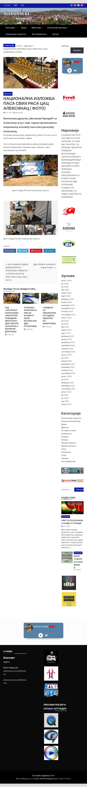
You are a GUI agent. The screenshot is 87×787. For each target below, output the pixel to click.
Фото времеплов (39, 34)
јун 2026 (65, 287)
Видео (24, 28)
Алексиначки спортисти (15, 34)
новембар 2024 (68, 345)
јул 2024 (65, 358)
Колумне (65, 437)
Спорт (63, 455)
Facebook (71, 5)
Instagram (82, 5)
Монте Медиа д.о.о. (24, 778)
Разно (63, 449)
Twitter (78, 5)
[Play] (69, 71)
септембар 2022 (68, 389)
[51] (33, 230)
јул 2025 (65, 321)
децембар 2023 (68, 364)
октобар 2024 (67, 348)
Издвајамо (68, 497)
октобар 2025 (67, 311)
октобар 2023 (67, 370)
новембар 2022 (68, 386)
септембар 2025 (68, 314)
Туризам (64, 458)
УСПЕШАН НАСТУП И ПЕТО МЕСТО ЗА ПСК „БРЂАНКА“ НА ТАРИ (70, 138)
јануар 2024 (66, 361)
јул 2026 (65, 284)
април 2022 (66, 404)
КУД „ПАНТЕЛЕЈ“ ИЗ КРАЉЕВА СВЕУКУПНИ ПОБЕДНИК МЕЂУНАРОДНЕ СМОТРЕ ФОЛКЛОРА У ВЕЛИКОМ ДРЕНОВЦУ (11, 319)
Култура (64, 440)
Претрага (65, 46)
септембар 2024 (68, 352)
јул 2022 (65, 395)
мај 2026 (65, 290)
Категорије (10, 28)
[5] (52, 230)
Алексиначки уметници (56, 28)
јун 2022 (65, 398)
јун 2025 (65, 324)
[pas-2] (15, 230)
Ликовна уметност (68, 443)
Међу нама (36, 28)
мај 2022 (65, 401)
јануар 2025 (66, 339)
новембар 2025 (68, 308)
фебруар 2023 (67, 382)
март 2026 (65, 296)
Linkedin (50, 251)
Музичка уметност (68, 446)
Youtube (75, 5)
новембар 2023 (68, 367)
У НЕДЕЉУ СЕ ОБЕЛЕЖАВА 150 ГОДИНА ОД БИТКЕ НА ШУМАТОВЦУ (49, 315)
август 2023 (66, 376)
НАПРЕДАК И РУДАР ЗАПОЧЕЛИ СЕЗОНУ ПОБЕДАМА (70, 166)
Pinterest (37, 251)
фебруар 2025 (67, 336)
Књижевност (66, 433)
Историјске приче (68, 430)
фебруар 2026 (67, 299)
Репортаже (66, 452)
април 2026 (66, 293)
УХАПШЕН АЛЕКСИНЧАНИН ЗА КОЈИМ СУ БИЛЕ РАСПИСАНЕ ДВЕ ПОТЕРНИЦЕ (70, 178)
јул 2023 (65, 379)
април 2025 (66, 330)
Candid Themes (64, 778)
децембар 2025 (68, 305)
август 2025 (66, 318)
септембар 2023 (68, 373)
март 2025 (65, 333)
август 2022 (66, 392)
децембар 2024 (68, 342)
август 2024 (66, 355)
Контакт (56, 34)
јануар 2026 (66, 302)
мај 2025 (65, 327)
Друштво (8, 94)
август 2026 (66, 280)
